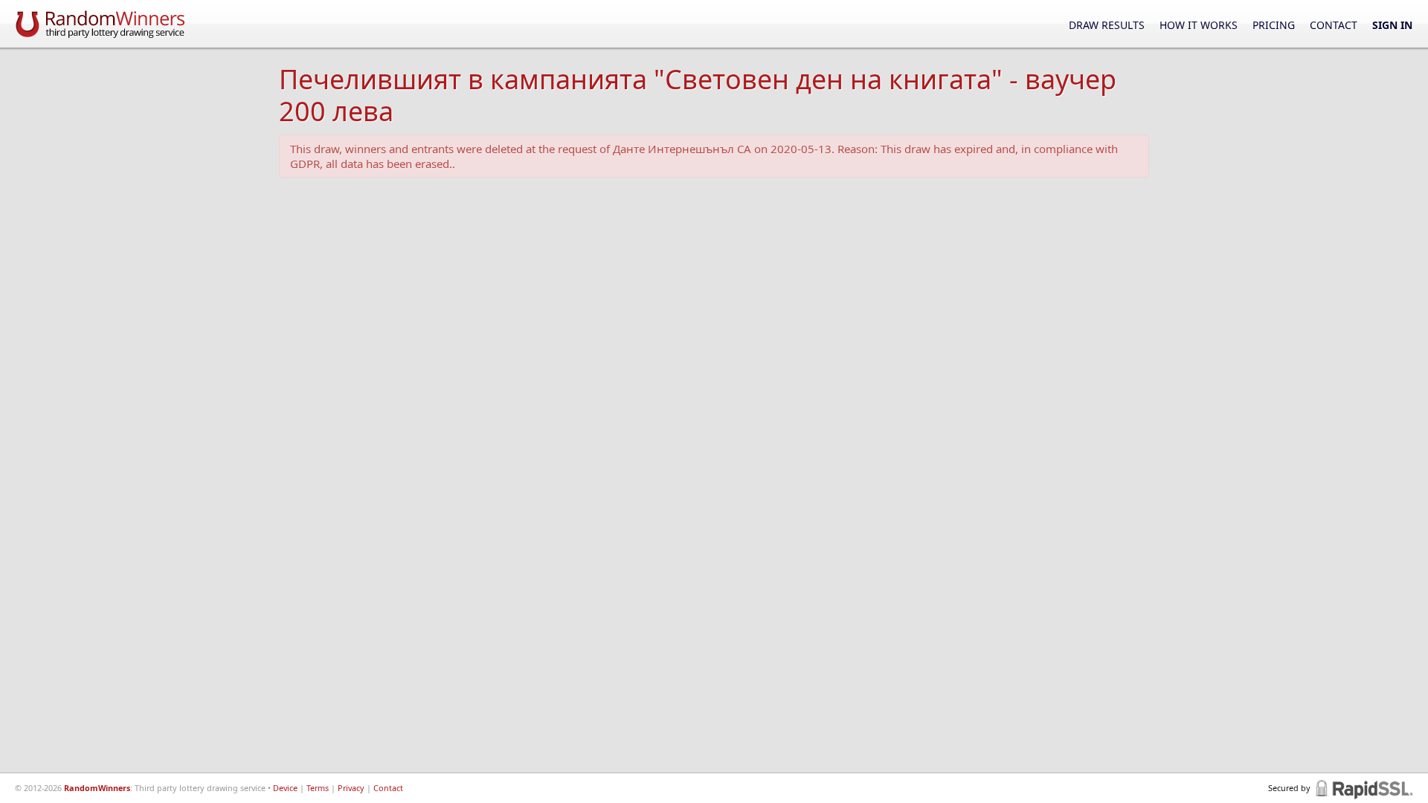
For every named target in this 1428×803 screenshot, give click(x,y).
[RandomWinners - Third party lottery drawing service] (101, 23)
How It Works (1199, 25)
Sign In (1392, 25)
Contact (1333, 25)
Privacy (351, 787)
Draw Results (1107, 25)
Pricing (1273, 25)
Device (285, 787)
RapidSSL (1363, 788)
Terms (317, 787)
